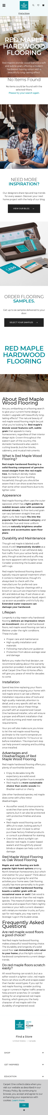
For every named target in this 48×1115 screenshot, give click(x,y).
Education (10, 1076)
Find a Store (24, 13)
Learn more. (18, 1100)
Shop (7, 1053)
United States (19, 1041)
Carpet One (7, 20)
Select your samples (21, 322)
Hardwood (34, 20)
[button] (33, 5)
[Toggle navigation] (4, 5)
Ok (24, 1105)
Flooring (21, 20)
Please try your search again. (24, 93)
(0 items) (43, 5)
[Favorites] (38, 5)
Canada (32, 1041)
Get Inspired (11, 1064)
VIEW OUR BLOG (21, 208)
